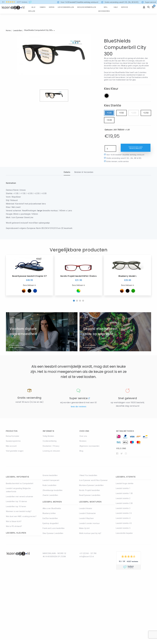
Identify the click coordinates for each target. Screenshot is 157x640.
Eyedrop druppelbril (51, 523)
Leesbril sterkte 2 (123, 498)
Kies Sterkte (112, 105)
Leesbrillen (17, 30)
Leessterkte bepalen (124, 533)
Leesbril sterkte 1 (123, 488)
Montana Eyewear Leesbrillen (91, 485)
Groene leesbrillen (50, 475)
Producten (11, 431)
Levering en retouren (51, 451)
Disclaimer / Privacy (51, 446)
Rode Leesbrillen (49, 485)
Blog (81, 451)
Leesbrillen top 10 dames (16, 501)
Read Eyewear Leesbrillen (89, 495)
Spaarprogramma (13, 441)
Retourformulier (12, 436)
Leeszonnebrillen (66, 7)
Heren (51, 7)
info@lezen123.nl (86, 556)
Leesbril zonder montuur (89, 523)
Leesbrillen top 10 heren (16, 506)
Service (124, 7)
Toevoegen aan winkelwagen (136, 147)
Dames (43, 7)
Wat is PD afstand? (14, 526)
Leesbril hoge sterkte (124, 483)
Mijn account (11, 446)
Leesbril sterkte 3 (123, 508)
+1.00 (109, 112)
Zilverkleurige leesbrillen (53, 490)
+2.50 (146, 112)
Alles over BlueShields (52, 508)
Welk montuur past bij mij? (90, 533)
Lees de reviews (78, 406)
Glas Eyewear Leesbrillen (53, 533)
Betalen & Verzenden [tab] (83, 172)
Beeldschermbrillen (86, 7)
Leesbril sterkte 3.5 (124, 513)
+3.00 (109, 120)
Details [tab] (67, 172)
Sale (116, 7)
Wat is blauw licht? (14, 521)
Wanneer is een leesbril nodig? (18, 511)
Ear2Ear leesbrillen (50, 518)
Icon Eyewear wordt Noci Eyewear (93, 480)
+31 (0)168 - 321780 (88, 553)
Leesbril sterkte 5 (123, 528)
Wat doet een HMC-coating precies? (21, 516)
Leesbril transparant (51, 480)
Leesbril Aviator (85, 508)
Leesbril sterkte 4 (123, 518)
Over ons (84, 431)
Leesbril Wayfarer (86, 518)
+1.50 (121, 112)
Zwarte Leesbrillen (50, 495)
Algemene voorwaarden (89, 446)
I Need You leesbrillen (88, 475)
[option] (29, 275)
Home (8, 30)
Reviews (82, 441)
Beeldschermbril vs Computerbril (19, 483)
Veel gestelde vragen (14, 451)
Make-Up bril (84, 528)
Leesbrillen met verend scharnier (19, 496)
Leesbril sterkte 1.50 (124, 493)
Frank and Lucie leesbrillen (54, 528)
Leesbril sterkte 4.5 (124, 523)
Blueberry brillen (49, 513)
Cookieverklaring (50, 441)
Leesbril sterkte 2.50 (124, 503)
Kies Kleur (111, 89)
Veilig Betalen (48, 436)
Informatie (48, 431)
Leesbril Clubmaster (87, 513)
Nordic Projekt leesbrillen (89, 490)
